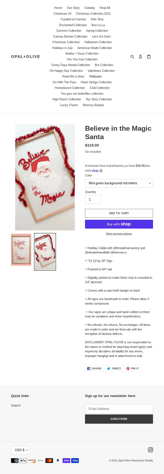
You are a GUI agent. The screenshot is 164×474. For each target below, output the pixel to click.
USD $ (19, 450)
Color (88, 175)
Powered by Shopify (142, 460)
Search (15, 405)
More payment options (119, 233)
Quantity (90, 191)
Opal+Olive (25, 56)
